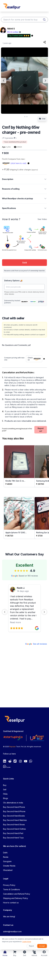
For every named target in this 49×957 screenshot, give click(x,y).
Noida (5, 857)
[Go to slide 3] (26, 116)
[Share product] (44, 42)
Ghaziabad (7, 870)
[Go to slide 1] (22, 116)
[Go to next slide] (44, 468)
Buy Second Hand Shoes (14, 824)
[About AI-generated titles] (15, 138)
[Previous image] (3, 80)
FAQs (5, 794)
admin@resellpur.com (12, 931)
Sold (24, 262)
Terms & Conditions (11, 889)
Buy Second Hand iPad (13, 833)
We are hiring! (9, 916)
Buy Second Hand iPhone (14, 811)
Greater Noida (9, 866)
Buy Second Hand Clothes (14, 829)
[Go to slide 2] (24, 116)
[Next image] (45, 80)
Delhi (5, 852)
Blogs (5, 798)
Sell (4, 789)
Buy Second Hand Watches (15, 820)
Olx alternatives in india (13, 803)
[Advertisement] (24, 677)
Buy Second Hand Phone (14, 807)
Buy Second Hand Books (14, 816)
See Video (42, 219)
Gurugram (7, 861)
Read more (15, 622)
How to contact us (11, 902)
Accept (42, 946)
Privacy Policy (9, 885)
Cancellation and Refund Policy (16, 894)
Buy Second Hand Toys (13, 838)
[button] (4, 612)
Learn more (26, 942)
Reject (31, 946)
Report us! (41, 429)
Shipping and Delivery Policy (15, 898)
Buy (4, 785)
